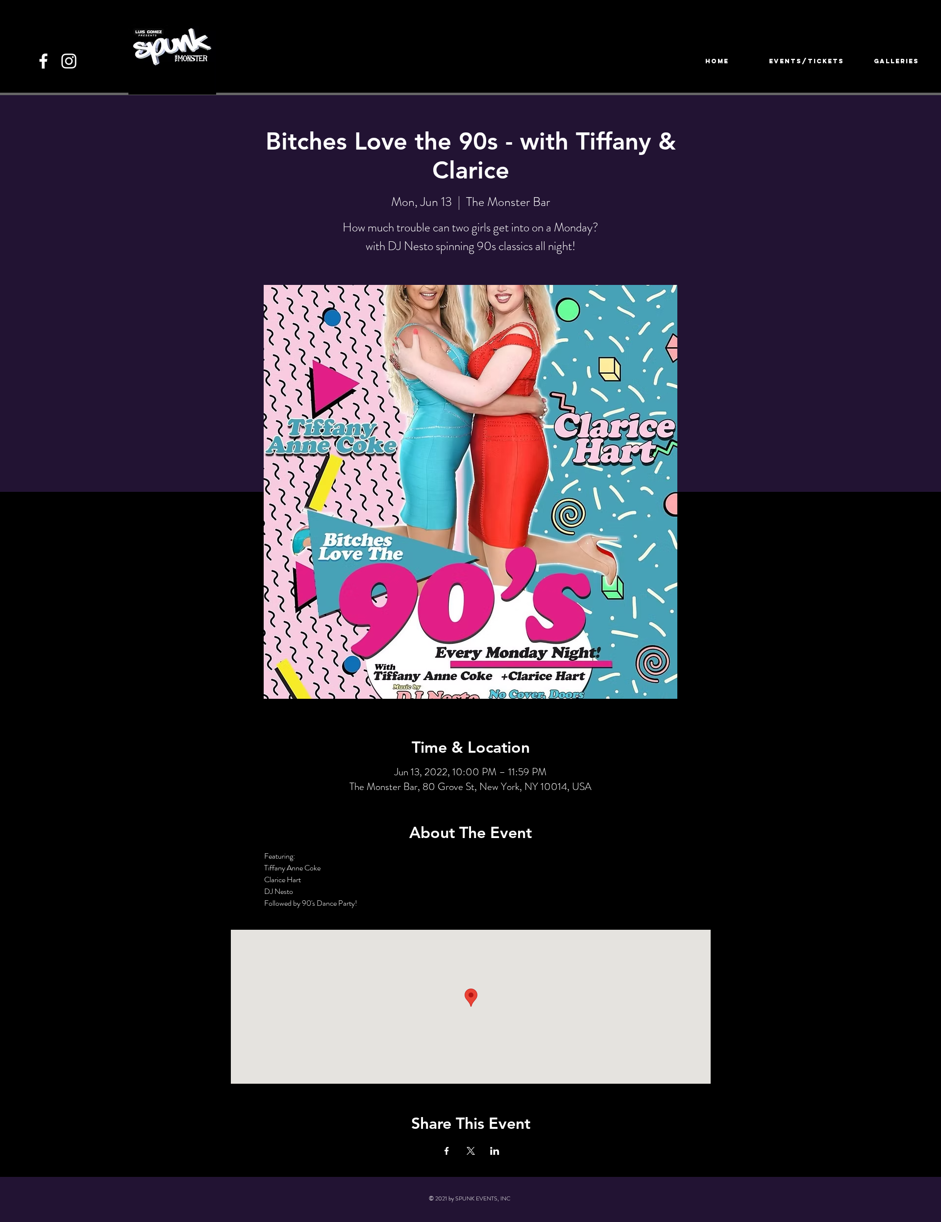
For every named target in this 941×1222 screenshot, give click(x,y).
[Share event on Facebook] (446, 1151)
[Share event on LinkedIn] (494, 1151)
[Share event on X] (470, 1151)
